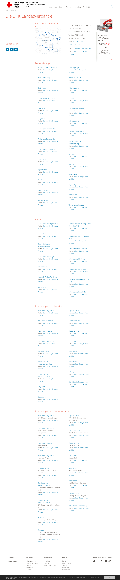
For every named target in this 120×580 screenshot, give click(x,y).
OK (110, 577)
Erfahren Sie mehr (10, 578)
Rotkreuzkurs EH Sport (77, 259)
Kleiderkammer (74, 331)
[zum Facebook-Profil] (94, 561)
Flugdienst (41, 118)
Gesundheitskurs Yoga (46, 256)
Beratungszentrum (44, 351)
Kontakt (64, 561)
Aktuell (69, 7)
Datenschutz (66, 570)
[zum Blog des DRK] (109, 561)
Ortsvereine (73, 351)
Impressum (65, 567)
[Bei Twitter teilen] (7, 49)
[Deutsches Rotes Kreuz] (15, 4)
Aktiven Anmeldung (32, 563)
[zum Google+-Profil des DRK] (102, 561)
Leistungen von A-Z (50, 565)
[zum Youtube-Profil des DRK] (106, 561)
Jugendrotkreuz (74, 310)
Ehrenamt (41, 108)
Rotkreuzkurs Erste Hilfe (77, 292)
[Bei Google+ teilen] (16, 49)
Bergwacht (41, 387)
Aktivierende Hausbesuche (47, 67)
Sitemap (64, 565)
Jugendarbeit (42, 170)
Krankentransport (44, 180)
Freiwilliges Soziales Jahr (46, 129)
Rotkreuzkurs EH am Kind (78, 269)
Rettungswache (74, 372)
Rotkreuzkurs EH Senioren (78, 249)
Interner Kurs (42, 267)
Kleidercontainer (74, 321)
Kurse (61, 7)
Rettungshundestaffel (76, 131)
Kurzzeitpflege (43, 190)
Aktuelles (47, 563)
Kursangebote (43, 287)
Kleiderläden (73, 341)
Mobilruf (72, 98)
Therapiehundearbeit (76, 205)
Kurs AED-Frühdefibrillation (47, 277)
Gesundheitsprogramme (46, 149)
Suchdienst (72, 164)
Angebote (53, 7)
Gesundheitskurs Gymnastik (48, 224)
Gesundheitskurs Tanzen (46, 234)
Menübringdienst (75, 78)
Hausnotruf (42, 159)
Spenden (77, 7)
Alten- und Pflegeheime (46, 310)
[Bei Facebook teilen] (12, 49)
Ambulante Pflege (44, 78)
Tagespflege (73, 174)
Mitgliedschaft (74, 88)
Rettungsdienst (74, 121)
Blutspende (42, 88)
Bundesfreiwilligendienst (46, 98)
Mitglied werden (31, 561)
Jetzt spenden (12, 561)
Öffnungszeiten (67, 563)
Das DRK (86, 7)
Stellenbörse (30, 567)
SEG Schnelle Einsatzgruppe (78, 382)
